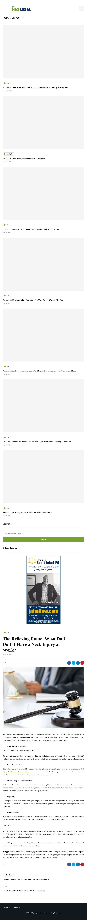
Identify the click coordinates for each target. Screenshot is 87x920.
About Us (17, 908)
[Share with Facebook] (69, 663)
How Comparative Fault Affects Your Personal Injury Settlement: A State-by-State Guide (37, 442)
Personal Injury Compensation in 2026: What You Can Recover (27, 512)
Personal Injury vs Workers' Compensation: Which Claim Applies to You (31, 229)
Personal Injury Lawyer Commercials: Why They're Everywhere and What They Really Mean (39, 371)
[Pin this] (82, 663)
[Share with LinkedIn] (78, 663)
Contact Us (7, 908)
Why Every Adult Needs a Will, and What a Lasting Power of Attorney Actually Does (35, 88)
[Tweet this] (73, 663)
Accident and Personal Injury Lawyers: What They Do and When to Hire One (33, 300)
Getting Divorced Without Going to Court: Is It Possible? (24, 158)
